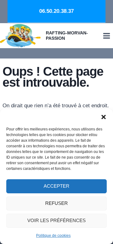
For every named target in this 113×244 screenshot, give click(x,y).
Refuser (56, 203)
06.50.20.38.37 (56, 11)
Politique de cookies (53, 235)
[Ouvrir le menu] (106, 35)
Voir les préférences (56, 220)
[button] (103, 117)
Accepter (56, 186)
